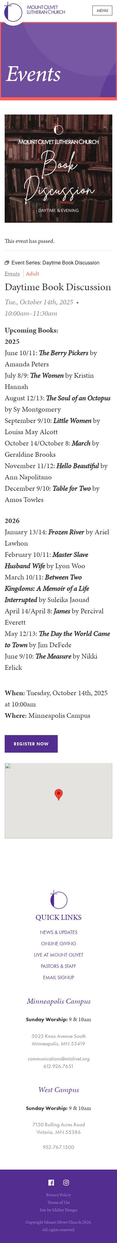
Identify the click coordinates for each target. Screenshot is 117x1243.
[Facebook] (51, 1182)
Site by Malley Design (58, 1210)
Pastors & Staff (58, 966)
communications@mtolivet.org (59, 1058)
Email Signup (58, 977)
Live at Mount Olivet (58, 955)
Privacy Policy (58, 1195)
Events (12, 273)
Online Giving (58, 943)
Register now (31, 744)
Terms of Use (58, 1202)
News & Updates (58, 932)
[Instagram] (66, 1182)
